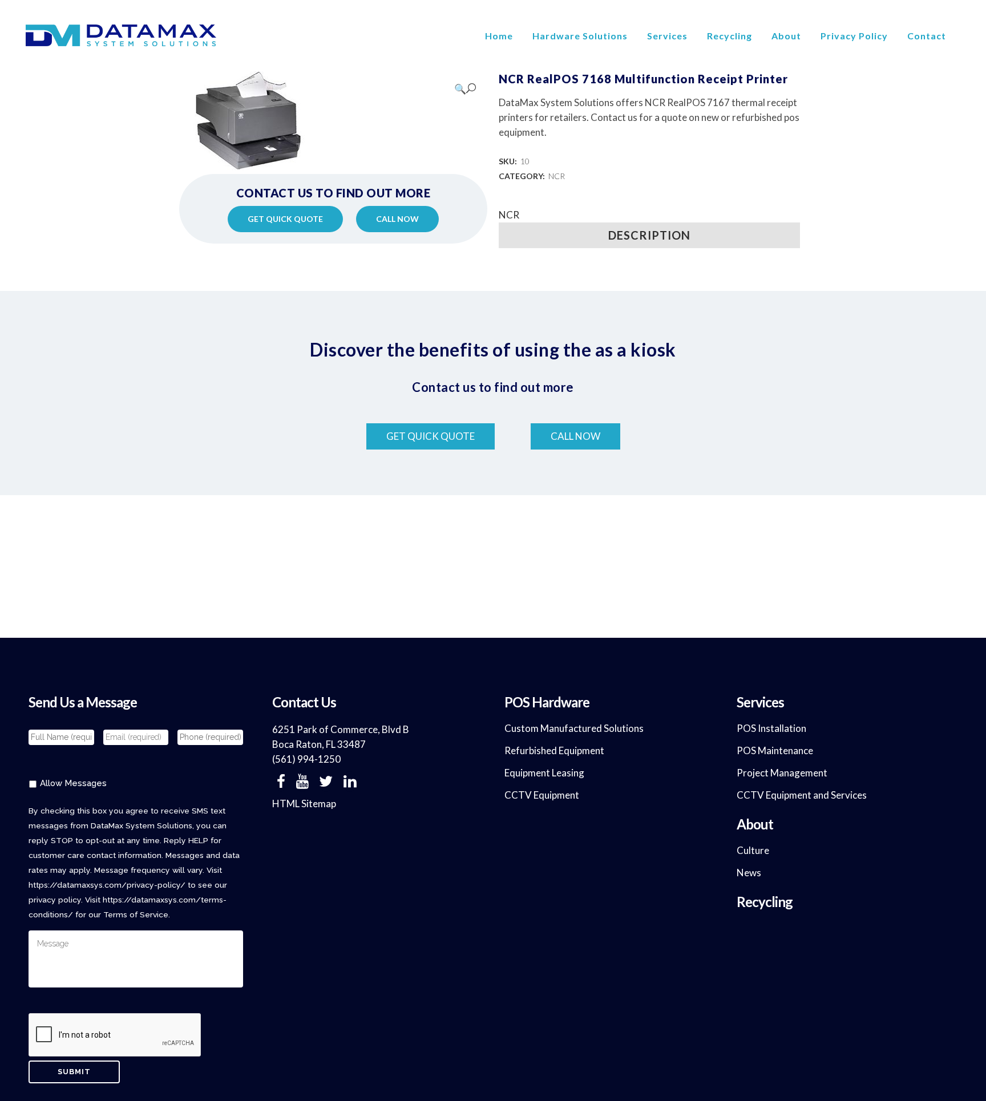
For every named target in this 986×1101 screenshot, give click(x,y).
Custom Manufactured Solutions (574, 728)
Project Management (782, 773)
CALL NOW (397, 219)
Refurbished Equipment (554, 750)
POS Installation (771, 728)
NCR (556, 176)
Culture (753, 850)
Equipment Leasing (544, 773)
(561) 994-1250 (306, 759)
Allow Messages (73, 783)
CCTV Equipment (541, 795)
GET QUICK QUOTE (285, 219)
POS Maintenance (775, 750)
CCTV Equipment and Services (802, 795)
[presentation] (115, 1035)
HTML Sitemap (304, 803)
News (749, 873)
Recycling (765, 901)
